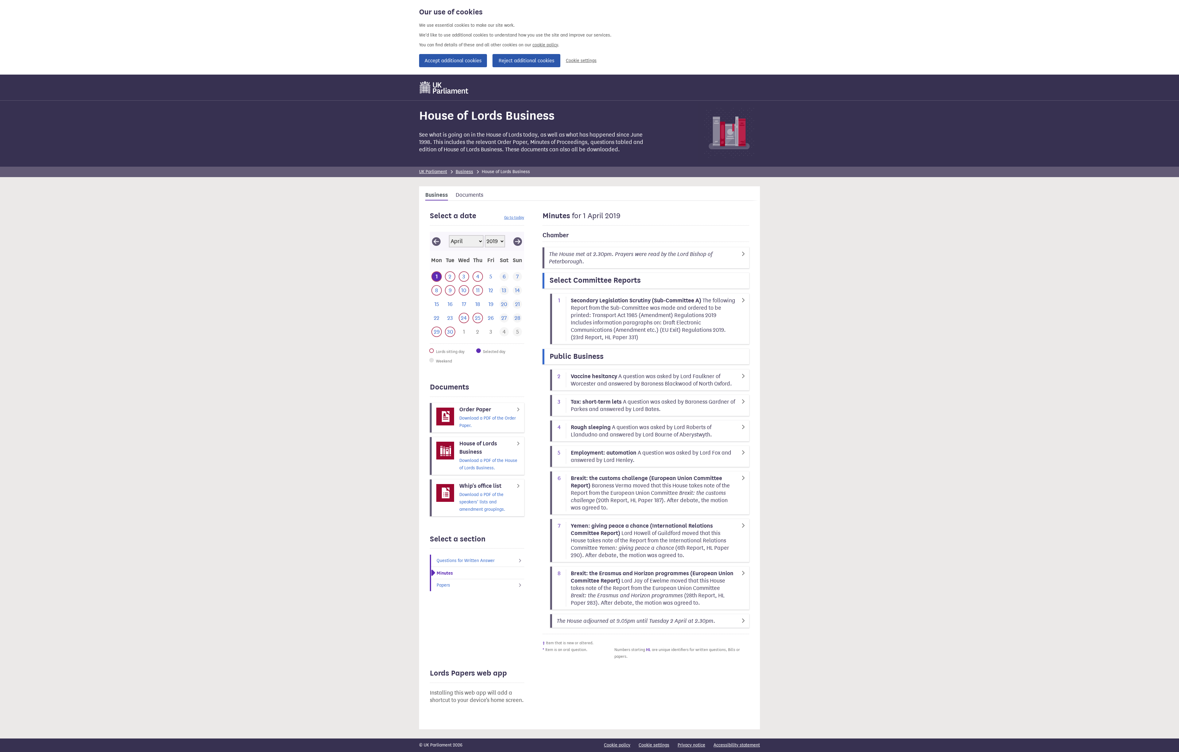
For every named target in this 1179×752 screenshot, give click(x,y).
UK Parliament (433, 171)
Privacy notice (691, 745)
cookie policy (545, 45)
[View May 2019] (518, 241)
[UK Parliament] (444, 87)
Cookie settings (581, 60)
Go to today (514, 217)
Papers (443, 585)
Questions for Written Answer (466, 560)
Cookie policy (617, 745)
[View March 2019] (436, 241)
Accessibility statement (737, 745)
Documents (469, 195)
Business (464, 171)
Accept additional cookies (453, 61)
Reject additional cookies (526, 61)
